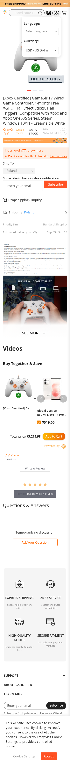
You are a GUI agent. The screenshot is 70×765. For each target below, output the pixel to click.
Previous (41, 399)
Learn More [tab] (14, 694)
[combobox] (27, 12)
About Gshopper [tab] (18, 685)
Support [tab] (11, 676)
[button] (41, 50)
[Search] (40, 12)
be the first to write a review (35, 494)
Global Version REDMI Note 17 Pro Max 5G (50, 413)
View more (35, 150)
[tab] (35, 468)
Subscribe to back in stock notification (31, 178)
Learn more (58, 156)
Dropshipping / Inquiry (25, 200)
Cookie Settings (24, 756)
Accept (49, 756)
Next (63, 399)
